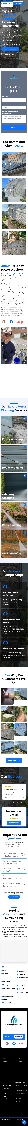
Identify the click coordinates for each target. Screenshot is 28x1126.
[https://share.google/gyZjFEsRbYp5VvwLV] (3, 321)
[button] (25, 3)
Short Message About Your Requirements (10, 112)
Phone (4, 104)
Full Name (5, 96)
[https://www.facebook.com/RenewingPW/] (11, 321)
